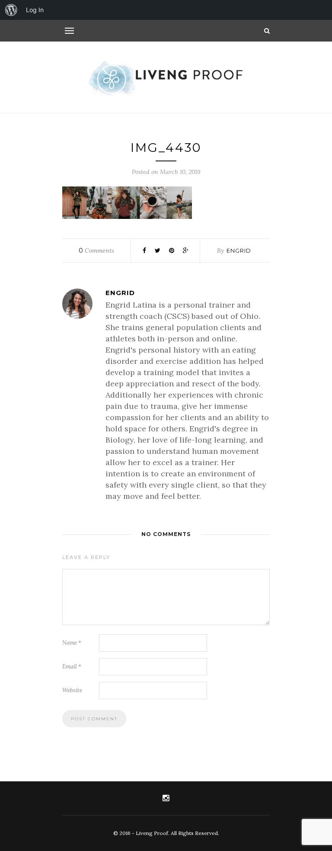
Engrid (239, 250)
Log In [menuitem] (35, 9)
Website (72, 690)
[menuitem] (11, 10)
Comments (96, 250)
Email (71, 666)
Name (71, 642)
